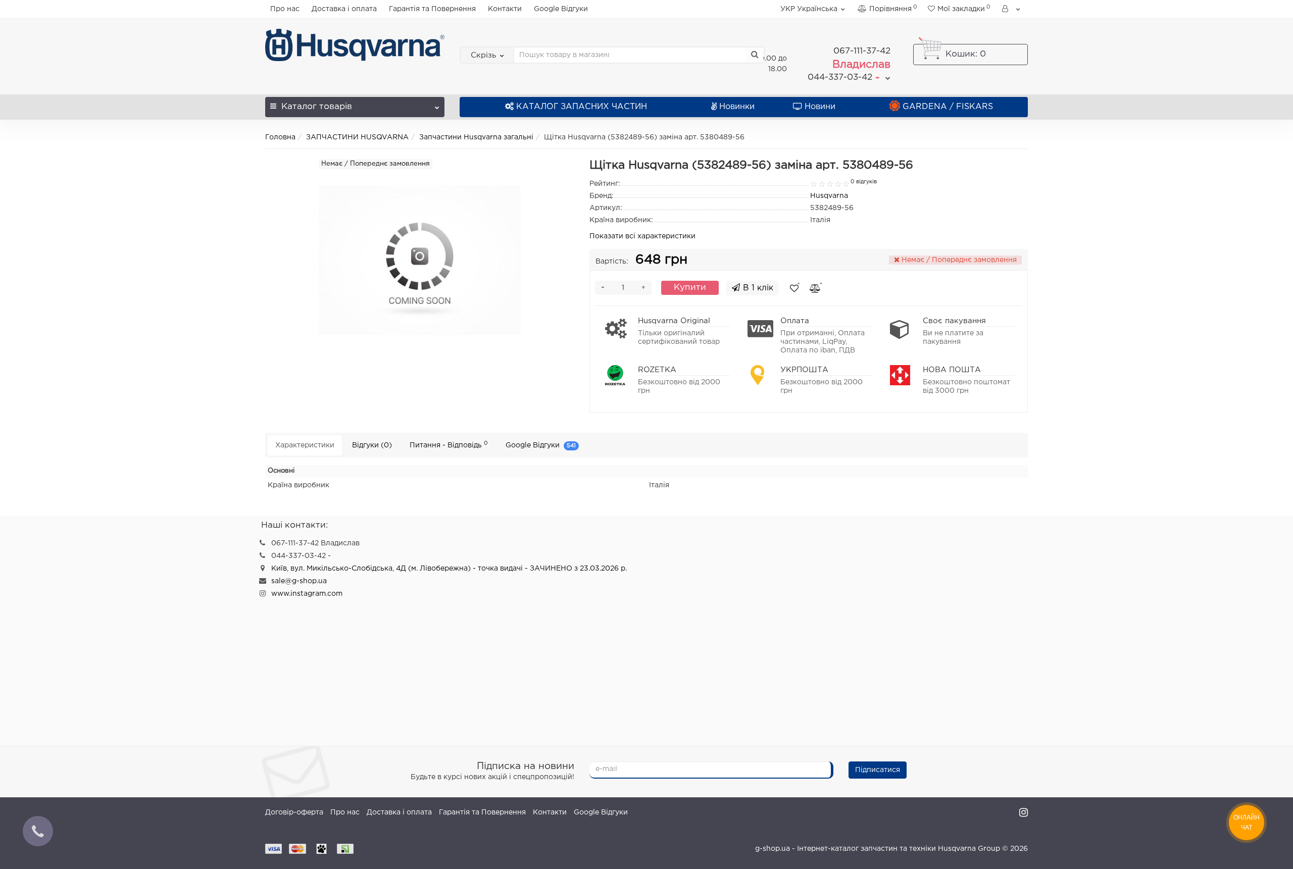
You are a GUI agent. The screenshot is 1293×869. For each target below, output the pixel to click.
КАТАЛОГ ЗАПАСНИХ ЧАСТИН (581, 107)
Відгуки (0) (372, 445)
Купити (690, 287)
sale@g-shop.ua (299, 581)
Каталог (316, 107)
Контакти (505, 9)
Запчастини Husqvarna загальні (476, 137)
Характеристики (304, 445)
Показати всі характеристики (642, 236)
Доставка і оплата (344, 9)
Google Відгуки (561, 9)
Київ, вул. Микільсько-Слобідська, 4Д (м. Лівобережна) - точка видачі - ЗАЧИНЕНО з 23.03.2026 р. (449, 569)
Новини (820, 107)
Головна (280, 137)
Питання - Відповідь (449, 444)
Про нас (285, 9)
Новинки (737, 107)
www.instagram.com (306, 594)
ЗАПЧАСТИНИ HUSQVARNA (357, 137)
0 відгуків (864, 181)
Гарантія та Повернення (432, 9)
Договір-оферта (294, 812)
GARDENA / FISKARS (948, 107)
